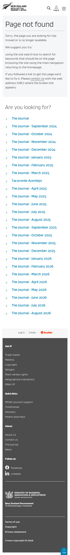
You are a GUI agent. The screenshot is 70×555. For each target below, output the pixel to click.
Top (64, 552)
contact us (37, 78)
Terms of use (12, 521)
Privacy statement (15, 531)
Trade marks (12, 354)
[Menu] (63, 8)
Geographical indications (19, 379)
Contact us (11, 439)
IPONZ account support (19, 402)
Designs (10, 369)
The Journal (11, 444)
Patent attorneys (15, 416)
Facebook (16, 467)
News (8, 449)
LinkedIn (16, 473)
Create (32, 332)
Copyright (11, 364)
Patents (9, 359)
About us (10, 434)
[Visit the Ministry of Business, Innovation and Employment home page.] (25, 497)
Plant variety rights (16, 374)
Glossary (10, 411)
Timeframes (12, 407)
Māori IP (10, 384)
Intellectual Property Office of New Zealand (15, 6)
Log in (21, 332)
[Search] (48, 8)
